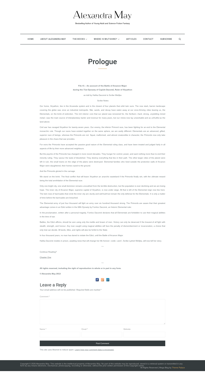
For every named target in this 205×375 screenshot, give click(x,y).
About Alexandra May (53, 39)
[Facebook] (97, 279)
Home (31, 39)
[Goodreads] (102, 279)
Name (43, 329)
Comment (45, 296)
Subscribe (166, 39)
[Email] (107, 279)
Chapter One (45, 257)
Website (127, 329)
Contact (148, 39)
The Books (79, 39)
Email (85, 329)
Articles (131, 39)
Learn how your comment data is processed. (94, 350)
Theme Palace (178, 367)
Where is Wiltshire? (105, 39)
